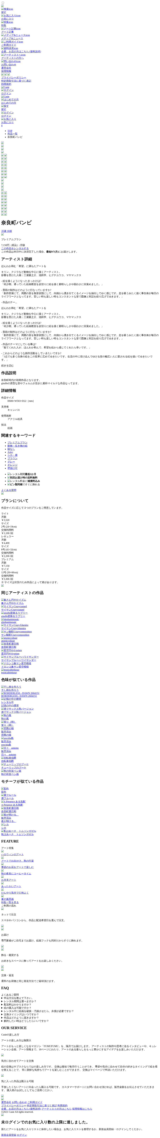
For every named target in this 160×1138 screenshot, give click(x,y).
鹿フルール (7, 798)
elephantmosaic (8, 622)
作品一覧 (13, 133)
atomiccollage (8, 640)
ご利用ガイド (35, 1102)
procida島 (6, 744)
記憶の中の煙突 (10, 705)
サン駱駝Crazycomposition (15, 635)
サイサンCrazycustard (12, 609)
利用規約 (6, 84)
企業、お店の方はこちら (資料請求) (21, 1108)
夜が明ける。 (8, 821)
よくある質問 (8, 490)
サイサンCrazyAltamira (13, 628)
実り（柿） (7, 725)
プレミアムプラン (18, 442)
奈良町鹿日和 (8, 647)
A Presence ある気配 (12, 805)
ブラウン (13, 458)
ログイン (22, 1135)
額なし (11, 449)
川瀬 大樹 (6, 231)
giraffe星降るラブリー (13, 616)
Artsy (10, 452)
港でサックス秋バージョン (16, 712)
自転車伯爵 (7, 761)
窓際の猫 (6, 735)
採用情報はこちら (82, 1108)
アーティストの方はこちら (57, 1108)
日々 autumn (8, 754)
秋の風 (5, 718)
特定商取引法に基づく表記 (16, 80)
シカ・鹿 (13, 455)
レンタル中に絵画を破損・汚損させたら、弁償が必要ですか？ (39, 1011)
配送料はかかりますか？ (17, 1004)
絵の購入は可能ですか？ (17, 1008)
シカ (3, 827)
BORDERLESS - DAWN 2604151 (19, 696)
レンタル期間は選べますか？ (20, 1001)
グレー (11, 461)
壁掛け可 (13, 468)
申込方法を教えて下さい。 (19, 998)
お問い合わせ (19, 1102)
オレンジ (13, 465)
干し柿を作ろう (10, 690)
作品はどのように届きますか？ (21, 1017)
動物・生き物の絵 (18, 445)
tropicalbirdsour (9, 672)
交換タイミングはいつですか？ (21, 1014)
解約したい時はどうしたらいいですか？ (26, 1021)
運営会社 (6, 68)
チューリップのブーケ (13, 767)
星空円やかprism (10, 653)
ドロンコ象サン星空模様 (15, 666)
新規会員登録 (8, 1135)
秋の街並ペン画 (10, 774)
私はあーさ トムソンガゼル (17, 834)
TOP (10, 130)
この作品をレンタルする (15, 248)
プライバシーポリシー (13, 77)
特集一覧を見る (10, 902)
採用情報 (6, 71)
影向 (3, 791)
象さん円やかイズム (12, 603)
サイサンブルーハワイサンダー (18, 660)
